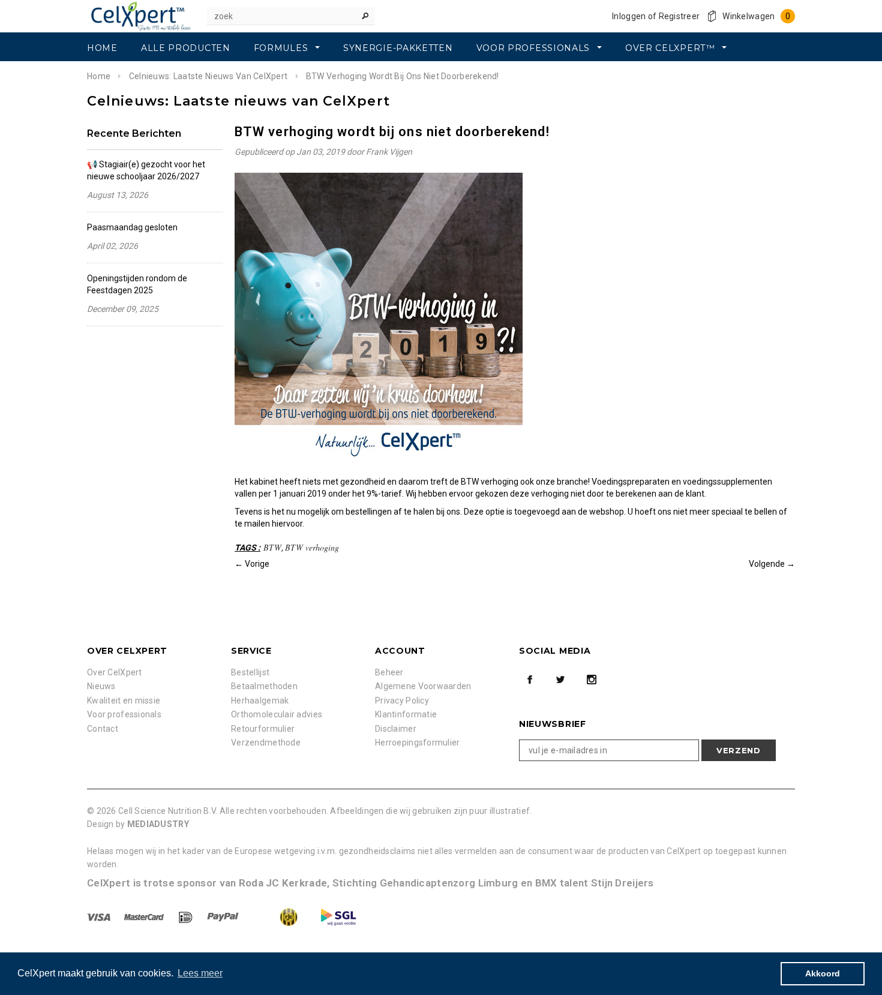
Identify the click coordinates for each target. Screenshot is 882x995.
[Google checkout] (277, 916)
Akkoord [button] (822, 973)
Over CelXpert (114, 672)
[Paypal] (224, 916)
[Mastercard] (145, 916)
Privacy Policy (402, 700)
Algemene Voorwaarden (423, 686)
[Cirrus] (338, 916)
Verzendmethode (266, 742)
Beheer (389, 672)
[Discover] (186, 916)
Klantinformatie (406, 714)
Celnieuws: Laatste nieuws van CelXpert (208, 76)
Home (98, 76)
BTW (272, 547)
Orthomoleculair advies (276, 714)
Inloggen (629, 16)
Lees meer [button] (200, 973)
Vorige (257, 564)
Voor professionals (124, 714)
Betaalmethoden (264, 686)
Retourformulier (263, 729)
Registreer (679, 16)
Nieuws (101, 686)
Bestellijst (250, 672)
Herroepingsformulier (417, 742)
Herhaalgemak (260, 700)
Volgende (767, 564)
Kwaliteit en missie (123, 700)
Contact (102, 729)
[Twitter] (560, 679)
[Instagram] (591, 679)
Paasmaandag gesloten (132, 227)
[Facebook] (530, 679)
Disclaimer (395, 729)
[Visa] (99, 916)
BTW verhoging (312, 547)
